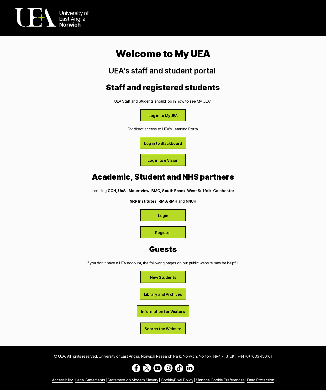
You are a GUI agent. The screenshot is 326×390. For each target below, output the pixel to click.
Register (163, 232)
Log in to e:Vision (163, 160)
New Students (163, 277)
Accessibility (62, 380)
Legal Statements (90, 380)
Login (163, 215)
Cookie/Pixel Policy (177, 380)
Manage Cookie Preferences (220, 380)
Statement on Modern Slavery (133, 380)
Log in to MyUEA (163, 115)
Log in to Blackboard (163, 143)
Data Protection (260, 380)
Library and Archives (163, 294)
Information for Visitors (163, 311)
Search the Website (163, 328)
